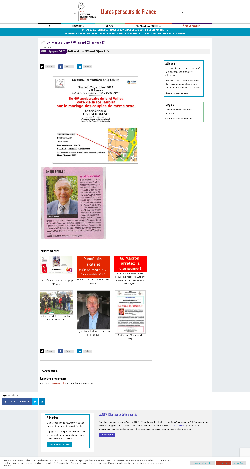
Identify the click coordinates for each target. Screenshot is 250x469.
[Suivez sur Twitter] (42, 66)
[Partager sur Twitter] (35, 401)
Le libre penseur (176, 425)
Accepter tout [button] (224, 463)
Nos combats (78, 25)
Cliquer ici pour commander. (178, 118)
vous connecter (58, 383)
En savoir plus (107, 435)
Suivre (50, 66)
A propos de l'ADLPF (57, 51)
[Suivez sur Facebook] (60, 66)
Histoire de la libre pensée (148, 25)
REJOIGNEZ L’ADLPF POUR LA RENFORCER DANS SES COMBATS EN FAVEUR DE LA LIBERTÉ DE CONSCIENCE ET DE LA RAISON (125, 33)
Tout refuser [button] (239, 463)
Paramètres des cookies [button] (202, 463)
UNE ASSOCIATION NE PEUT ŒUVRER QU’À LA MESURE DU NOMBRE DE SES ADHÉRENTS (125, 30)
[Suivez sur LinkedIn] (79, 66)
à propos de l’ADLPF (192, 25)
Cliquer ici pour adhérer (59, 444)
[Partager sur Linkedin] (42, 401)
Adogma (109, 25)
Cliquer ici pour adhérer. (176, 93)
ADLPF (43, 51)
